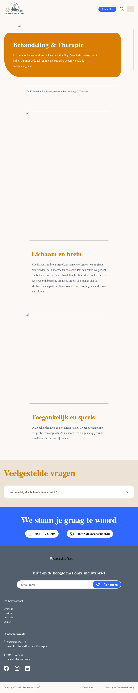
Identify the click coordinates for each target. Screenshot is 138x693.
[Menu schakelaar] (130, 9)
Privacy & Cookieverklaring (120, 687)
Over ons (8, 608)
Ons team (8, 613)
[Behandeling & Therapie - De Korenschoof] (14, 9)
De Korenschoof (34, 91)
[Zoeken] (122, 9)
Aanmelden (107, 9)
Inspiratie (8, 617)
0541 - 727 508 (45, 533)
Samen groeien (53, 91)
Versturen (111, 584)
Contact (7, 621)
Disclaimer (88, 687)
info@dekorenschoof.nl (94, 533)
